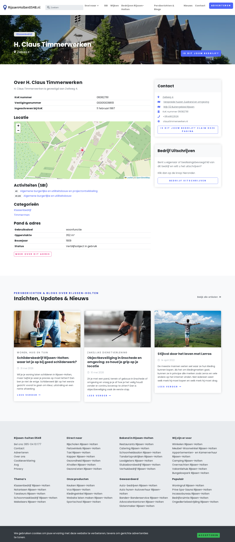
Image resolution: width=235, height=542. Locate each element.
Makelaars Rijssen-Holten (30, 502)
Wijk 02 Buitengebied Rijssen (178, 106)
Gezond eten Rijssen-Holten (84, 469)
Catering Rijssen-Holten (134, 448)
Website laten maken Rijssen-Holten (89, 498)
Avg (16, 465)
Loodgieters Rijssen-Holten (136, 461)
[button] (82, 150)
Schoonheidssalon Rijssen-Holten (140, 452)
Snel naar (90, 5)
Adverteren (221, 5)
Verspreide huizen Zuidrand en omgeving (186, 101)
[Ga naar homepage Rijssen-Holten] (21, 7)
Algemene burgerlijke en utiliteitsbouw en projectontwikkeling (59, 191)
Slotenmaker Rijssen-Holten (136, 506)
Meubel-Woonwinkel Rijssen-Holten (194, 448)
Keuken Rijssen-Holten (81, 485)
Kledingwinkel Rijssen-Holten (84, 493)
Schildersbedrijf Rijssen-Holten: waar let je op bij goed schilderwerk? (47, 360)
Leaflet (129, 177)
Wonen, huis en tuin (32, 352)
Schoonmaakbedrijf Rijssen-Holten (35, 498)
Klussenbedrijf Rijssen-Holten (32, 485)
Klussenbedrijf (24, 34)
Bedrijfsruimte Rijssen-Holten (190, 498)
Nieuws (188, 5)
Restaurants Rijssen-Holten (136, 444)
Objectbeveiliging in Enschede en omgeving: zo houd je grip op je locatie (114, 362)
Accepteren (208, 535)
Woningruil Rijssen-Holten (188, 485)
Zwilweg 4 (23, 52)
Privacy (18, 469)
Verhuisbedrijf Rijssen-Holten (137, 469)
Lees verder (27, 395)
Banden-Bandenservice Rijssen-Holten (143, 498)
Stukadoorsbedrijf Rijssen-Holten (139, 465)
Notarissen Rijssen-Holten (30, 489)
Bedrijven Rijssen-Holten (132, 7)
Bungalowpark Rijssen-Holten (190, 473)
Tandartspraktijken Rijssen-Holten (140, 456)
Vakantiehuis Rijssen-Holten (189, 469)
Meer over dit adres (32, 254)
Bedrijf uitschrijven (188, 180)
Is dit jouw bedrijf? (201, 53)
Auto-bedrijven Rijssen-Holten (138, 485)
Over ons (19, 456)
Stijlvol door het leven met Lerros (185, 354)
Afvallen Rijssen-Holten (81, 465)
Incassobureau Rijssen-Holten (190, 493)
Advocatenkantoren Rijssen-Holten (141, 502)
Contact (200, 5)
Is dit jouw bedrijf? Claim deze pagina (188, 130)
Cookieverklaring (24, 461)
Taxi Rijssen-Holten (78, 452)
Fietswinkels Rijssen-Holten (83, 448)
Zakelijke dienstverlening (107, 352)
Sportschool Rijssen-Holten (84, 502)
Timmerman (22, 215)
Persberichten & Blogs (164, 7)
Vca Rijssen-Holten (78, 489)
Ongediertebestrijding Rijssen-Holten (195, 502)
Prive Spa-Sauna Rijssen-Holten (192, 489)
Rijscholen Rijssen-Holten (82, 444)
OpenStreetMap (143, 177)
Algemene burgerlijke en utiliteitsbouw (47, 196)
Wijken (114, 5)
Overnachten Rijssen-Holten (190, 465)
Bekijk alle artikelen (207, 297)
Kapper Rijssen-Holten (81, 456)
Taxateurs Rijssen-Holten (29, 493)
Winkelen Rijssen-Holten (187, 444)
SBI (106, 5)
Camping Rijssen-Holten (187, 461)
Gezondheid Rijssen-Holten (83, 461)
